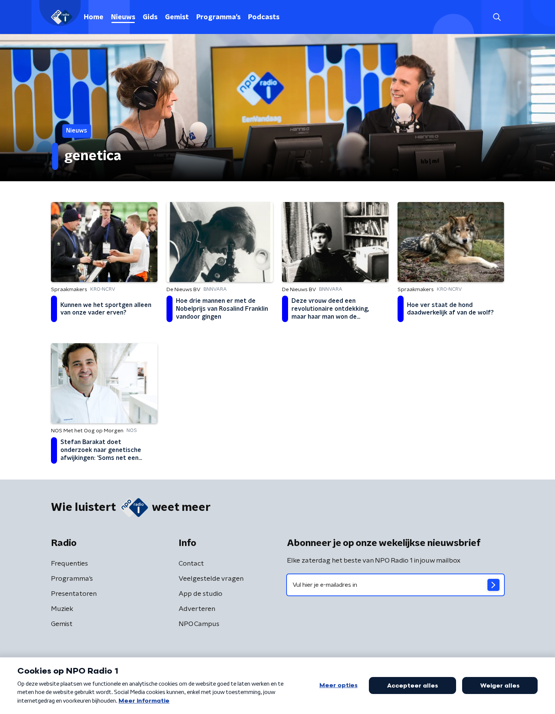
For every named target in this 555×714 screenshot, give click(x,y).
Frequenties (69, 563)
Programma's (218, 17)
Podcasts (263, 17)
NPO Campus (199, 624)
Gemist (177, 17)
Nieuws (123, 17)
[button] (496, 17)
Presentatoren (74, 594)
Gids (150, 17)
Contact (191, 563)
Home (93, 17)
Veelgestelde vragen (211, 578)
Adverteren (197, 609)
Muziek (62, 609)
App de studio (200, 594)
